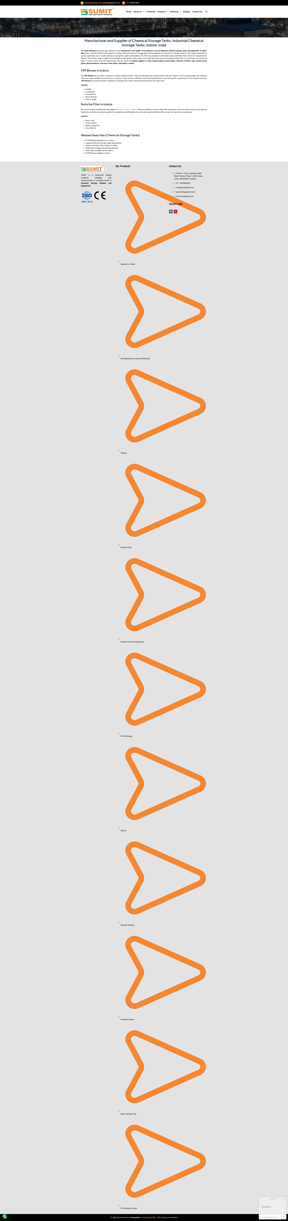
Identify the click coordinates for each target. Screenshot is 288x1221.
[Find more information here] (267, 1189)
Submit (131, 127)
